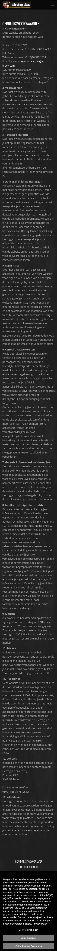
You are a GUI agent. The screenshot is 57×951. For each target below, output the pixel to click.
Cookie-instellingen (28, 930)
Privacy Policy (40, 923)
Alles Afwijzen (28, 938)
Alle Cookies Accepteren (29, 946)
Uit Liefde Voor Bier (28, 867)
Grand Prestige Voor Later (28, 861)
